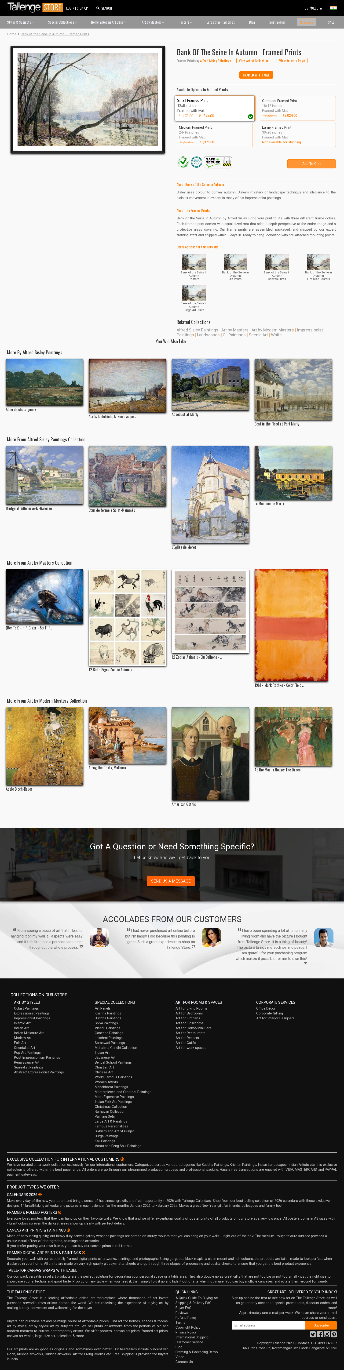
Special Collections (61, 22)
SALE (331, 22)
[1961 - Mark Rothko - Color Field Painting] (293, 625)
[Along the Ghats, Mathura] (127, 735)
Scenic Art (258, 334)
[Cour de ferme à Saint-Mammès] (127, 476)
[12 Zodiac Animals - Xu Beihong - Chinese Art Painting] (210, 611)
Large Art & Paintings (111, 1121)
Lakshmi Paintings (109, 1038)
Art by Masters (152, 22)
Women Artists (106, 1082)
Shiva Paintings (106, 1023)
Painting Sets (105, 1116)
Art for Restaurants (190, 1033)
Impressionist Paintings (32, 1018)
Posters (184, 22)
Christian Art (104, 1067)
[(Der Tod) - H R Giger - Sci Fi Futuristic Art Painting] (44, 596)
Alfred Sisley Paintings (197, 329)
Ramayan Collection (110, 1111)
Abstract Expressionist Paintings (39, 1072)
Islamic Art (22, 1023)
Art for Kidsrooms (190, 1023)
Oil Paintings (234, 334)
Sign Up (82, 8)
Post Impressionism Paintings (37, 1057)
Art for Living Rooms (192, 1008)
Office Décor (265, 1008)
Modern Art (22, 1038)
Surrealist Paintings (29, 1067)
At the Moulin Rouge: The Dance (277, 770)
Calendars (306, 22)
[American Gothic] (210, 753)
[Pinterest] (334, 1336)
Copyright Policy (188, 1327)
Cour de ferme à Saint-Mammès (112, 510)
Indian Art (21, 1028)
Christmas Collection (111, 1107)
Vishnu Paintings (107, 1028)
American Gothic (184, 804)
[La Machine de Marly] (293, 473)
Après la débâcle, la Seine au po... (112, 416)
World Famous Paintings (113, 1077)
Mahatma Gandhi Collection (116, 1048)
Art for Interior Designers (275, 1018)
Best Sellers (277, 22)
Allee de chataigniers (21, 409)
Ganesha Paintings (109, 1033)
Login (70, 8)
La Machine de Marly (269, 503)
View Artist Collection (254, 60)
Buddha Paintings (108, 1018)
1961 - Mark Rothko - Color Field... (279, 685)
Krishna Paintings (108, 1013)
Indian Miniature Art (29, 1033)
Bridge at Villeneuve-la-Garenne (29, 508)
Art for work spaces (191, 1048)
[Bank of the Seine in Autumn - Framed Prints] (88, 99)
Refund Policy (186, 1317)
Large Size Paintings (220, 22)
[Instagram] (327, 1336)
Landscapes (208, 334)
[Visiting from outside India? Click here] (122, 1159)
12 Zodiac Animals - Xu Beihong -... (197, 657)
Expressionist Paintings (32, 1013)
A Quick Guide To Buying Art (197, 1298)
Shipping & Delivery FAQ (194, 1303)
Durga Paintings (107, 1136)
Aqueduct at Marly (185, 414)
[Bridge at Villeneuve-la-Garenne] (44, 475)
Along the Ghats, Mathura (107, 768)
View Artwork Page (292, 60)
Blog (252, 22)
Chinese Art (104, 1072)
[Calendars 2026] (40, 1194)
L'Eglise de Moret (184, 547)
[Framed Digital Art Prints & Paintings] (83, 1252)
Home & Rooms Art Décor (108, 22)
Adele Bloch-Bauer (19, 789)
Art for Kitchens (188, 1018)
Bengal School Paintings (113, 1062)
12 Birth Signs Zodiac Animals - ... (113, 670)
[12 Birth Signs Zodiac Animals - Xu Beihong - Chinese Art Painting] (127, 617)
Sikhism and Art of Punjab (115, 1131)
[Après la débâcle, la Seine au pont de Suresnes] (127, 385)
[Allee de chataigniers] (44, 382)
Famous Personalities (111, 1126)
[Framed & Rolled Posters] (59, 1212)
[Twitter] (313, 1336)
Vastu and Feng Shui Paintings (118, 1146)
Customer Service (189, 1342)
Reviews (182, 1313)
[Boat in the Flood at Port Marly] (293, 389)
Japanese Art (105, 1057)
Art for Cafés (186, 1043)
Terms (180, 1322)
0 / (311, 8)
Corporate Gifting (269, 1013)
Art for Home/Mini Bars (194, 1028)
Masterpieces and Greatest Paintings (123, 1092)
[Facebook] (320, 1336)
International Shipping (192, 1337)
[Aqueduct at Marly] (210, 384)
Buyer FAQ (183, 1308)
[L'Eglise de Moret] (210, 494)
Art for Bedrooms (189, 1013)
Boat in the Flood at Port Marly (277, 424)
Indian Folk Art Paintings (113, 1102)
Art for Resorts (187, 1038)
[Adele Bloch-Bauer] (44, 746)
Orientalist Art (24, 1048)
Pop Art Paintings (27, 1052)
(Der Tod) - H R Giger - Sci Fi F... (29, 628)
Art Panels (103, 1008)
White (276, 334)
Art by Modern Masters (273, 329)
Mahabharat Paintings (111, 1087)
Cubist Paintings (26, 1008)
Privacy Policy (186, 1332)
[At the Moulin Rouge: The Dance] (293, 736)
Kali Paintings (105, 1141)
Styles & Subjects (19, 22)
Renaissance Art (26, 1062)
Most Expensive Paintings (114, 1097)
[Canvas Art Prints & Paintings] (68, 1230)
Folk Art (20, 1043)
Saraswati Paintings (110, 1043)
